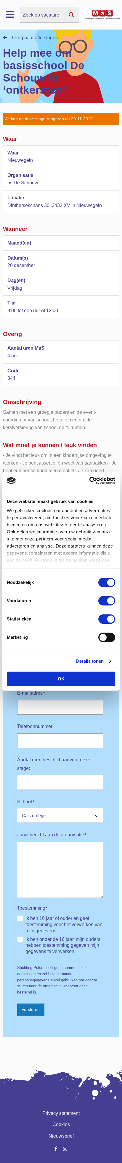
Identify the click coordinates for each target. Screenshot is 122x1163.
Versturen (31, 1009)
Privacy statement (61, 1113)
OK (61, 678)
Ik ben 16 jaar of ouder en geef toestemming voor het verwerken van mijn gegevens (63, 924)
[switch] (106, 600)
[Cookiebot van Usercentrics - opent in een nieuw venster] (89, 480)
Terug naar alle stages (34, 37)
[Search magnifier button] (71, 14)
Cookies (61, 1124)
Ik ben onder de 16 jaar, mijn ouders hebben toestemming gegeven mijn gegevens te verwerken (62, 945)
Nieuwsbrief (61, 1135)
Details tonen (90, 661)
